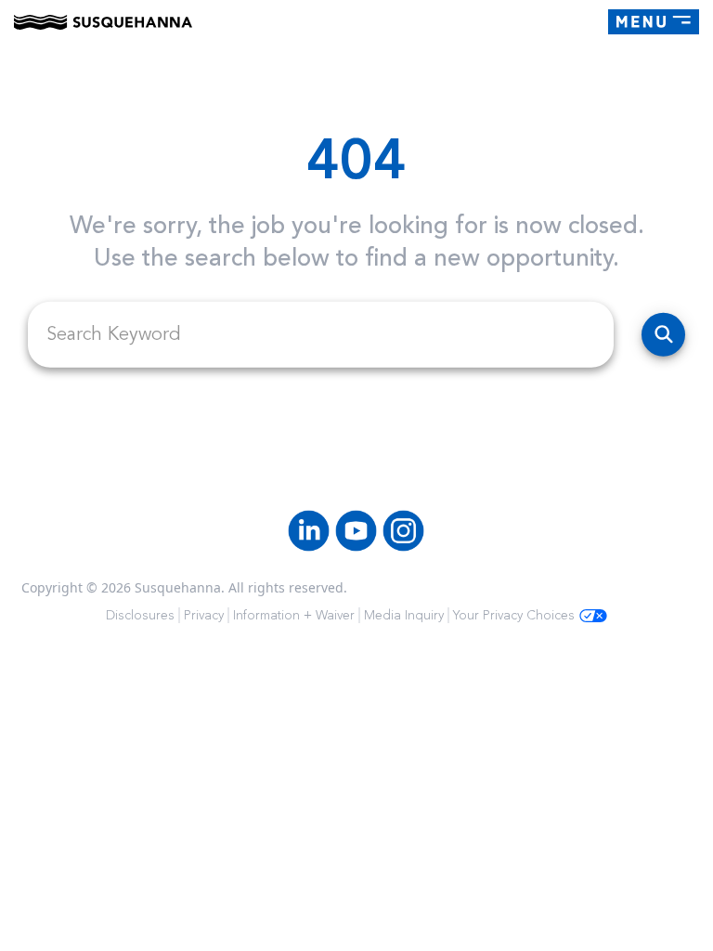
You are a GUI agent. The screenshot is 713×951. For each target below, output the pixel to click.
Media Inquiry (404, 615)
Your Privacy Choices (514, 615)
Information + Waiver (294, 615)
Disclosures (140, 615)
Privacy (204, 615)
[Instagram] (403, 531)
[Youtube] (356, 531)
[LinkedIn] (309, 531)
